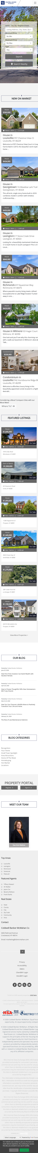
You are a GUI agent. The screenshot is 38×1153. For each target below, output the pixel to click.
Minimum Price (11, 33)
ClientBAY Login (22, 972)
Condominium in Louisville (12, 379)
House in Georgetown (9, 185)
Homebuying (6, 760)
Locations (5, 765)
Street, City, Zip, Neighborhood (17, 25)
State (5, 905)
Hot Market (5, 763)
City (5, 910)
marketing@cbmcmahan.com (17, 939)
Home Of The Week (8, 758)
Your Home (5, 750)
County (6, 907)
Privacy (22, 962)
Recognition (5, 748)
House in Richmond (8, 283)
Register (9, 788)
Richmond (7, 869)
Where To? (7, 406)
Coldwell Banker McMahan (14, 668)
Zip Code (7, 912)
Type (7, 47)
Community (8, 915)
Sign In (27, 788)
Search (22, 56)
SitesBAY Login (22, 976)
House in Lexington (8, 234)
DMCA (22, 969)
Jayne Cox (7, 889)
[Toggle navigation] (35, 3)
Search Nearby (20, 64)
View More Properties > (19, 635)
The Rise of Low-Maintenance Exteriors (14, 720)
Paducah (7, 874)
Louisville (7, 864)
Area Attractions (7, 755)
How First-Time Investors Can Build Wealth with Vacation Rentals (17, 675)
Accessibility (22, 965)
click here (33, 995)
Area (5, 918)
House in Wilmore (12, 331)
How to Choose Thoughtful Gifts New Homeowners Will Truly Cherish (18, 690)
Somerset (7, 871)
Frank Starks (8, 894)
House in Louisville (8, 136)
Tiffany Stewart (9, 884)
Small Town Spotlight (9, 753)
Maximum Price (11, 40)
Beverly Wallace (9, 892)
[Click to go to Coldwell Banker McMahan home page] (8, 3)
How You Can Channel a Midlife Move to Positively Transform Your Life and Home (18, 705)
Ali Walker (7, 887)
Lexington (7, 866)
